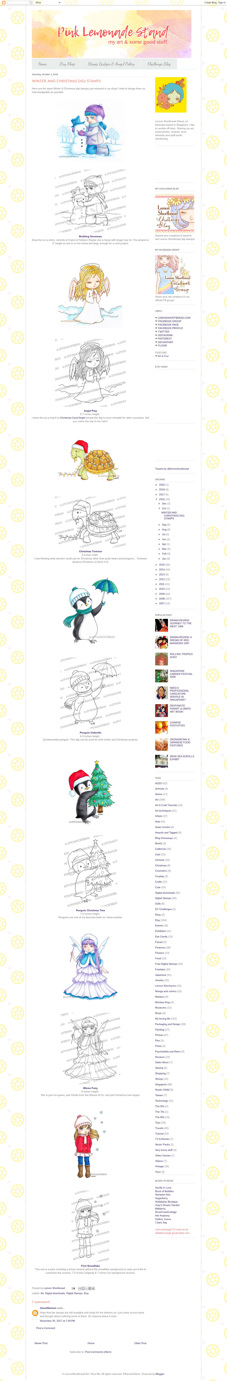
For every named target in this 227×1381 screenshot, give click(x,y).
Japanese (160, 974)
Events (159, 925)
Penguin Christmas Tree (90, 910)
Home (42, 63)
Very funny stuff (164, 1150)
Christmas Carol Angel (72, 417)
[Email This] (80, 1288)
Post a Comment (45, 1328)
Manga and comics (165, 991)
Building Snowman (90, 236)
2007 (162, 603)
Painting (159, 1029)
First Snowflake (90, 1265)
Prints (158, 1046)
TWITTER (163, 331)
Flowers (159, 952)
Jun (164, 539)
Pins (157, 1040)
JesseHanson (48, 1308)
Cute (157, 887)
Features (160, 947)
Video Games (162, 1155)
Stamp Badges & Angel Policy (111, 63)
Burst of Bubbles (164, 1191)
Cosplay (159, 876)
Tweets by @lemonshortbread (172, 468)
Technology (161, 1100)
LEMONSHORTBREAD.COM (174, 317)
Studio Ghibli (162, 1089)
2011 (162, 584)
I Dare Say (161, 1222)
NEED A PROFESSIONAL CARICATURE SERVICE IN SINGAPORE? (179, 693)
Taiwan (159, 1095)
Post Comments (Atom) (98, 1351)
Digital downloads (55, 1293)
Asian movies (162, 827)
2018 (162, 489)
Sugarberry (161, 1198)
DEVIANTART (165, 342)
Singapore (161, 1084)
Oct (164, 508)
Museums (160, 1007)
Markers (159, 996)
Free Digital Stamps (166, 963)
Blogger (160, 1373)
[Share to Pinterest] (93, 1288)
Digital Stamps (74, 1293)
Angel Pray (90, 410)
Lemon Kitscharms (165, 985)
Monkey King (162, 1002)
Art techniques (163, 810)
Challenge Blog (159, 63)
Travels (159, 1128)
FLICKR (162, 345)
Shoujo (159, 1078)
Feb (164, 553)
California (160, 848)
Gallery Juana (163, 1219)
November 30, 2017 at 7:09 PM (57, 1320)
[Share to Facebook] (90, 1288)
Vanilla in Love (163, 1187)
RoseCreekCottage (166, 1212)
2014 (162, 569)
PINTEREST (165, 338)
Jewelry (159, 980)
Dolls (158, 903)
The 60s (159, 1106)
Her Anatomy (162, 1215)
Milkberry (160, 1208)
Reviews (160, 1057)
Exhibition (160, 931)
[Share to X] (86, 1288)
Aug (164, 529)
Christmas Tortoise (90, 551)
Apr (164, 544)
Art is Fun (163, 356)
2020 (162, 484)
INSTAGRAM (165, 335)
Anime (158, 794)
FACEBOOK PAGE (168, 324)
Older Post (140, 1343)
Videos (159, 1161)
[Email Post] (73, 1288)
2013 (162, 574)
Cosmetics (161, 870)
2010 (162, 588)
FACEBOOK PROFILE (170, 328)
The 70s (159, 1111)
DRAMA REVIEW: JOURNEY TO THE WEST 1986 (181, 623)
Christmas (161, 865)
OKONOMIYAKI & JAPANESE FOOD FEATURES (180, 742)
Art (42, 1293)
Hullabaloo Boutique (166, 1201)
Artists (158, 816)
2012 (162, 579)
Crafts (158, 881)
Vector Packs (162, 1144)
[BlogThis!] (83, 1288)
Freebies (160, 969)
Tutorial (159, 1133)
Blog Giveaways (164, 838)
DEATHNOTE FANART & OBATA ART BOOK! (180, 708)
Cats (157, 854)
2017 (162, 494)
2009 (162, 593)
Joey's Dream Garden (167, 1205)
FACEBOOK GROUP (169, 321)
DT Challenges (163, 909)
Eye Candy (161, 936)
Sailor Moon (162, 1062)
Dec (164, 503)
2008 (162, 598)
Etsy (86, 1293)
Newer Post (41, 1343)
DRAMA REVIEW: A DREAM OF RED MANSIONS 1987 (181, 640)
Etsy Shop (67, 63)
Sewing (159, 1067)
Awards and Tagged (166, 832)
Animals (159, 788)
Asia (157, 821)
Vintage (159, 1166)
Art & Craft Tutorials (166, 805)
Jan (164, 558)
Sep (164, 524)
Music (158, 1013)
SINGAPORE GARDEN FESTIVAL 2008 (181, 674)
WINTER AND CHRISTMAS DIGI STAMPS (172, 515)
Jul (164, 534)
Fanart (159, 942)
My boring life (162, 1018)
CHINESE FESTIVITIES (177, 724)
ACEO (158, 783)
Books (158, 843)
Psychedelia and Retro (168, 1051)
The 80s (159, 1117)
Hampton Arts (162, 1194)
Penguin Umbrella (90, 732)
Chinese (159, 859)
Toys (157, 1122)
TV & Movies (162, 1139)
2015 (162, 564)
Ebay (158, 914)
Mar (164, 548)
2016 (162, 499)
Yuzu (158, 1171)
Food (158, 958)
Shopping (160, 1073)
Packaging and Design (167, 1024)
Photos (159, 1035)
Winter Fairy (90, 1088)
